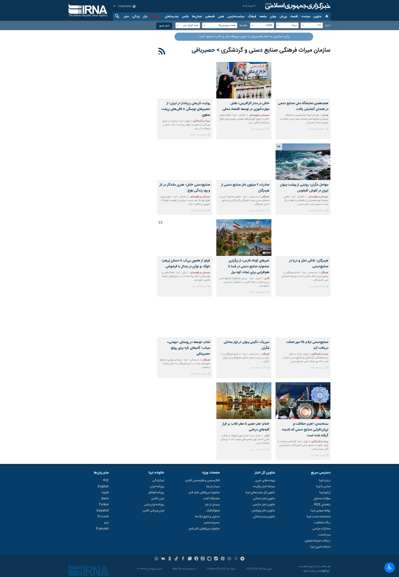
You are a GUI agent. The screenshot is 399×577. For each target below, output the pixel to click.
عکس (185, 16)
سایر (126, 16)
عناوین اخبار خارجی (264, 504)
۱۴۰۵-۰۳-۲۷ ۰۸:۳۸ (257, 211)
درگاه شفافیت (322, 522)
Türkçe (104, 504)
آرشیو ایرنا (324, 492)
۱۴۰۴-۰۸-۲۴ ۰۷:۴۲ (258, 368)
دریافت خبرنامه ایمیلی (317, 540)
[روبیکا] (229, 559)
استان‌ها (197, 16)
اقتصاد (294, 16)
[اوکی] (169, 559)
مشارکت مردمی (321, 528)
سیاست (305, 16)
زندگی (136, 16)
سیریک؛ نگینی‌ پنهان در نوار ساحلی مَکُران (246, 345)
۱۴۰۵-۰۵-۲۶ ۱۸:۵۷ (316, 129)
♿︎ (390, 567)
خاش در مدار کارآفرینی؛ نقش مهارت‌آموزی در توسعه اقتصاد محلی (245, 106)
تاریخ (327, 25)
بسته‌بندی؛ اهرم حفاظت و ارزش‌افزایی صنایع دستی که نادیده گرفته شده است (305, 429)
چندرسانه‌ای (172, 16)
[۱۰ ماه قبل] (243, 400)
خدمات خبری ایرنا (320, 546)
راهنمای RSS (322, 504)
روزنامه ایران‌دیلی (154, 504)
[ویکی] (163, 559)
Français (102, 528)
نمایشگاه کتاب (211, 498)
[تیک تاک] (176, 559)
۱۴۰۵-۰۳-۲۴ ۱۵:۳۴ (257, 293)
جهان (273, 16)
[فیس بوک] (183, 559)
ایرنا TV (154, 16)
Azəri (105, 498)
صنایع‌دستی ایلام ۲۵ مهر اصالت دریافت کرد (307, 345)
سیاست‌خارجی (235, 16)
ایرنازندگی (158, 480)
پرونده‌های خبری (265, 480)
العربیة (105, 492)
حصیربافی (203, 50)
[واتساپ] (156, 559)
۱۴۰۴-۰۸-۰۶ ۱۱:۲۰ (317, 456)
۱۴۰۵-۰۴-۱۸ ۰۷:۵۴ (316, 211)
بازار (145, 16)
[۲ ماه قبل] (243, 161)
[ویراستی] (189, 559)
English (103, 486)
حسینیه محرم (212, 522)
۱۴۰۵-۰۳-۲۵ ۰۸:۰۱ (317, 287)
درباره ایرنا (324, 480)
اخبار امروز (164, 26)
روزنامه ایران (157, 486)
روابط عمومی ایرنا (320, 510)
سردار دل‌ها (213, 486)
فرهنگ (252, 16)
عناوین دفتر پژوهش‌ (263, 510)
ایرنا (297, 6)
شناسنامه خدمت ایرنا (318, 516)
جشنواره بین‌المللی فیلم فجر (204, 492)
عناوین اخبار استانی (264, 498)
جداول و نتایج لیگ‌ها (207, 516)
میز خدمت (324, 534)
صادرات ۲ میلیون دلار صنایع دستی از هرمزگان (245, 188)
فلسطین (210, 16)
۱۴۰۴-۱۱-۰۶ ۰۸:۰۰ (199, 287)
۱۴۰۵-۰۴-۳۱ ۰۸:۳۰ (198, 135)
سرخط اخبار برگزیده (264, 486)
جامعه (263, 16)
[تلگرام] (242, 559)
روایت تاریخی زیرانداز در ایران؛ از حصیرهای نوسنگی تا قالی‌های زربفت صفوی (185, 109)
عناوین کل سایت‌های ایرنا (260, 492)
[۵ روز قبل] (303, 80)
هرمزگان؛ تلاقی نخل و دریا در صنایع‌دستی (308, 263)
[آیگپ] (209, 559)
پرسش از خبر (212, 504)
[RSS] (162, 52)
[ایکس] (236, 559)
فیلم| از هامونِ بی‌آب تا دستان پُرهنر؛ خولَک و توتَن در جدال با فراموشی (186, 263)
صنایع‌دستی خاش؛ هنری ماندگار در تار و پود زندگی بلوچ (184, 188)
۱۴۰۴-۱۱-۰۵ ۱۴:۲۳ (317, 368)
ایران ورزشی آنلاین (153, 510)
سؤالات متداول (321, 498)
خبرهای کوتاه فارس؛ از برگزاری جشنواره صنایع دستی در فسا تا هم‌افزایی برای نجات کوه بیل (248, 266)
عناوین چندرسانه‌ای (264, 516)
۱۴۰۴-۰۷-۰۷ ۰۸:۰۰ (258, 450)
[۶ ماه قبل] (184, 237)
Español (103, 510)
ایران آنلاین (157, 498)
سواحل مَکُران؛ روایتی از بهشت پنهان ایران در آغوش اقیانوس (304, 188)
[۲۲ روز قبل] (243, 80)
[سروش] (196, 559)
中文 (106, 480)
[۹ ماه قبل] (243, 319)
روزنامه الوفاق (156, 492)
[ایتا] (203, 559)
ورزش (283, 16)
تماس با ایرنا (323, 486)
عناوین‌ (317, 16)
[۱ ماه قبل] (184, 80)
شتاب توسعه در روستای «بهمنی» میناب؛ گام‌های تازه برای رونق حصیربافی (188, 348)
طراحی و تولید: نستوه (313, 571)
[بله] (216, 559)
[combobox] (311, 25)
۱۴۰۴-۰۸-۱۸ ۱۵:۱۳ (199, 374)
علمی (221, 16)
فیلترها (243, 25)
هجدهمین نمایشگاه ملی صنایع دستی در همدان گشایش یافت (303, 106)
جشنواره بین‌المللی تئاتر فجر (204, 528)
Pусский (103, 516)
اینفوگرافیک (213, 510)
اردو (106, 522)
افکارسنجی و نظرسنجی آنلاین (202, 480)
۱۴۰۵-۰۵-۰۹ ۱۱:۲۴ (258, 129)
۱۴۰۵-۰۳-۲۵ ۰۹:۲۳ (198, 211)
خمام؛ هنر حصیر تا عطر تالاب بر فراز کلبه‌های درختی (245, 427)
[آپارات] (222, 559)
